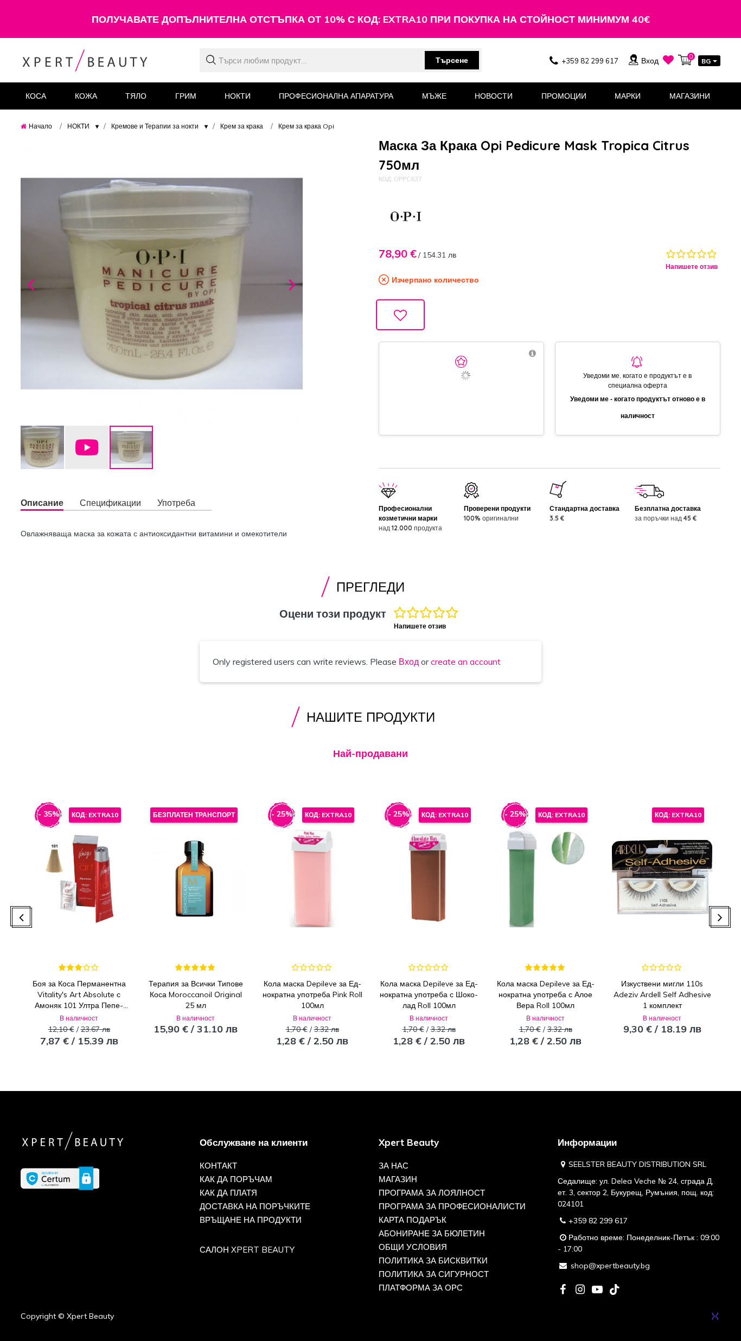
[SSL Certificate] (60, 1177)
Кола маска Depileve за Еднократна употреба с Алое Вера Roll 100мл (546, 994)
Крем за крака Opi (306, 126)
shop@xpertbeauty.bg (610, 1266)
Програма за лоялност (432, 1193)
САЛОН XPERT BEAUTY (247, 1249)
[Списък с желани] (668, 59)
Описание (42, 502)
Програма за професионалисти (452, 1206)
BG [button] (706, 61)
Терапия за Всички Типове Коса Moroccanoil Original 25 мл (196, 994)
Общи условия (413, 1247)
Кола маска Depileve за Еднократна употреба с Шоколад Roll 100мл (429, 994)
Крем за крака (241, 126)
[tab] (50, 504)
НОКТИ (78, 126)
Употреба (176, 502)
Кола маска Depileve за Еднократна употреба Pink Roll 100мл (312, 994)
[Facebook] (562, 1290)
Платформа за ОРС (421, 1287)
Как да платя (228, 1193)
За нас (393, 1165)
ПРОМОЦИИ (563, 96)
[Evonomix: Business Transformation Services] (715, 1316)
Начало (40, 126)
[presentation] (22, 918)
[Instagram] (579, 1290)
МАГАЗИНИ (689, 96)
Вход (409, 661)
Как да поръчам (236, 1179)
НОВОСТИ (494, 96)
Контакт (218, 1165)
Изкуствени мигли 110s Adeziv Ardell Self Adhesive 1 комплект (662, 994)
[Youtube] (597, 1290)
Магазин (398, 1179)
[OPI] (406, 216)
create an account (466, 661)
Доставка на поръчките (255, 1206)
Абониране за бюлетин (432, 1233)
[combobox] (341, 60)
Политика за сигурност (434, 1274)
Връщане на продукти (251, 1220)
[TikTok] (614, 1290)
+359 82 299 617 (598, 1220)
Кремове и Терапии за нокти (155, 126)
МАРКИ (628, 96)
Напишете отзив (692, 266)
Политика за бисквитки (433, 1260)
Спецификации (110, 502)
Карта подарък (412, 1220)
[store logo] (102, 60)
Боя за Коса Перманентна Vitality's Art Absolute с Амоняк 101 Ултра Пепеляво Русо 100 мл (79, 995)
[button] (31, 284)
